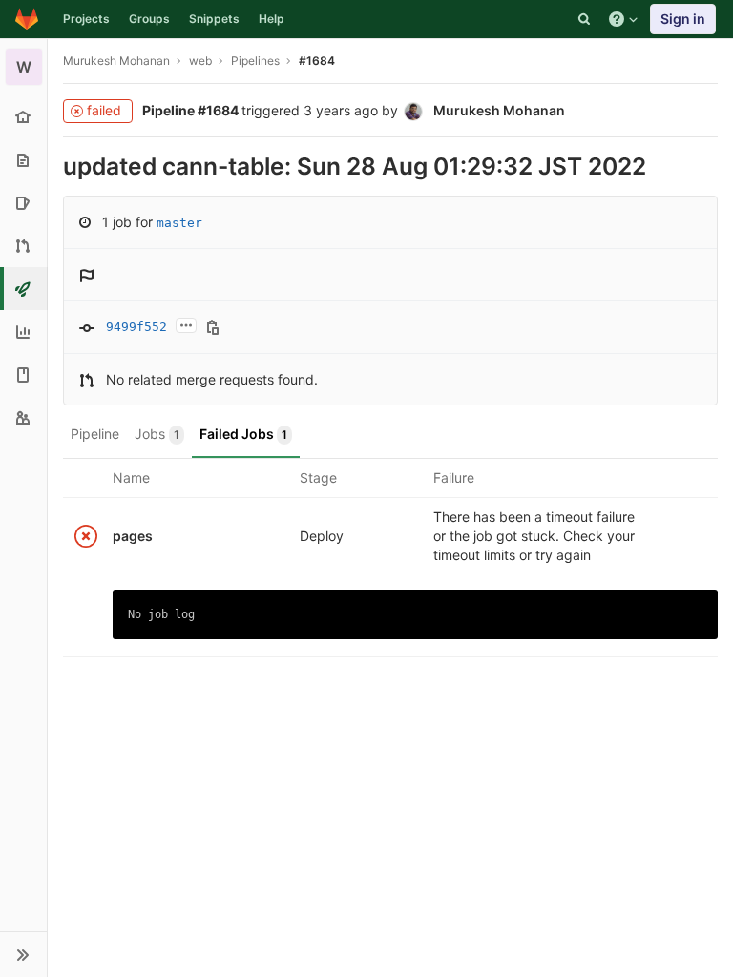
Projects (86, 18)
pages (133, 536)
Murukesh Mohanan (116, 60)
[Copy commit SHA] (212, 328)
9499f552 (136, 327)
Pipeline (95, 434)
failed (104, 110)
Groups (149, 18)
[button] (23, 954)
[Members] (23, 417)
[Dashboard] (27, 19)
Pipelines (255, 60)
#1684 (317, 60)
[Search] (584, 19)
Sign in (682, 18)
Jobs (157, 434)
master (179, 223)
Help (271, 18)
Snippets (214, 18)
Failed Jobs (243, 434)
